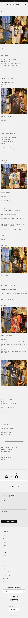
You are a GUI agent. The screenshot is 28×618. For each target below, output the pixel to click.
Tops (4, 535)
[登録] (23, 591)
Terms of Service (7, 571)
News (4, 555)
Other (4, 545)
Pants (4, 542)
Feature (5, 552)
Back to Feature (14, 487)
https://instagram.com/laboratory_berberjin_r (14, 441)
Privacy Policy (6, 575)
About (4, 565)
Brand (4, 549)
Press (4, 582)
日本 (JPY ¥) (13, 609)
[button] (2, 4)
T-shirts (5, 539)
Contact (5, 568)
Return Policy (6, 578)
